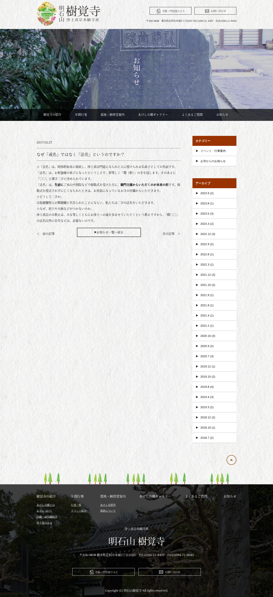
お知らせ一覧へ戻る (110, 232)
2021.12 (205, 274)
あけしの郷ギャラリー (153, 114)
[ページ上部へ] (231, 463)
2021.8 (204, 305)
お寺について (44, 510)
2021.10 (205, 285)
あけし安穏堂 (108, 505)
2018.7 (204, 437)
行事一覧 (76, 505)
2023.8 (204, 203)
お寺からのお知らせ (213, 161)
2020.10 (205, 335)
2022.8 (204, 254)
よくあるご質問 (192, 114)
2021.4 (204, 315)
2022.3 (204, 264)
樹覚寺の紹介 (52, 114)
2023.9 (204, 193)
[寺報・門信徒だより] (170, 11)
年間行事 (81, 114)
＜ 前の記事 (46, 233)
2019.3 (204, 407)
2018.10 (205, 427)
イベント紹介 (79, 510)
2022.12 (205, 234)
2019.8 (204, 386)
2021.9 (204, 295)
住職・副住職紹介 (47, 516)
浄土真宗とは (44, 522)
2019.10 (205, 376)
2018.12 (205, 417)
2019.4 (204, 397)
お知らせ (222, 114)
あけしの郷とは (46, 505)
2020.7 (204, 356)
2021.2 (204, 325)
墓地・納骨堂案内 (113, 114)
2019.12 (205, 366)
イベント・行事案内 (213, 150)
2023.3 (204, 223)
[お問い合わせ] (215, 11)
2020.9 (204, 346)
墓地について (108, 510)
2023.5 (204, 213)
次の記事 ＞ (171, 233)
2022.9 (204, 244)
